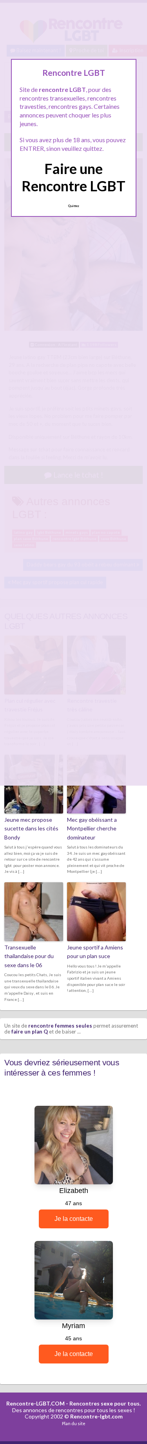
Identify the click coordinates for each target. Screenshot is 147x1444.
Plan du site (73, 1423)
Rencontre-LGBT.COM (35, 1403)
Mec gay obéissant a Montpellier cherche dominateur (92, 828)
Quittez (73, 206)
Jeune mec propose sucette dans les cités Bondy (31, 828)
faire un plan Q (29, 1031)
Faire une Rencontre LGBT (73, 177)
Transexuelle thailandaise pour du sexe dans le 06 (29, 956)
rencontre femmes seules (60, 1026)
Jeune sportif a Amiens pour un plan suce (95, 951)
